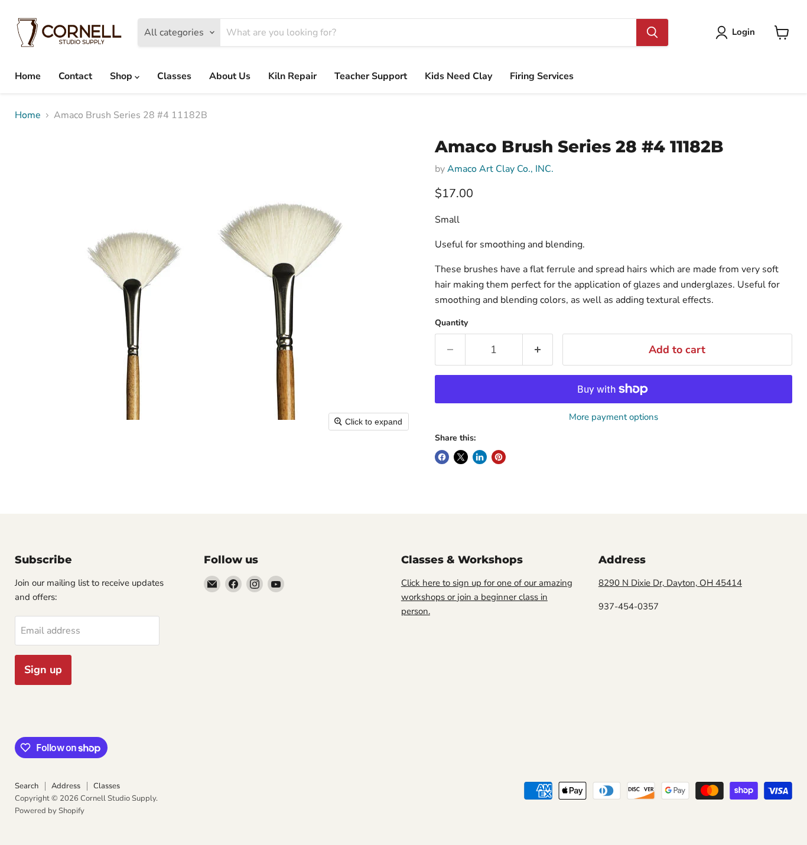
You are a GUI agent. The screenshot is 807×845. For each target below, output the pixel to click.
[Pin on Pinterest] (499, 457)
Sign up (43, 670)
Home (28, 76)
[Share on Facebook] (442, 457)
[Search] (652, 32)
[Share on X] (461, 457)
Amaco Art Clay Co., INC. (500, 168)
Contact (75, 76)
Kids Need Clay (458, 76)
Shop (122, 76)
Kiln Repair (292, 76)
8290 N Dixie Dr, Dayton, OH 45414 (670, 583)
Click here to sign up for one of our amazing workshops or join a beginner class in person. (486, 597)
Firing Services (542, 76)
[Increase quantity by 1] (538, 350)
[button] (737, 32)
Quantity (451, 323)
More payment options (613, 417)
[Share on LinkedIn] (480, 457)
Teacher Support (370, 76)
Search (26, 786)
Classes (174, 76)
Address (65, 786)
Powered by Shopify (49, 810)
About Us (229, 76)
